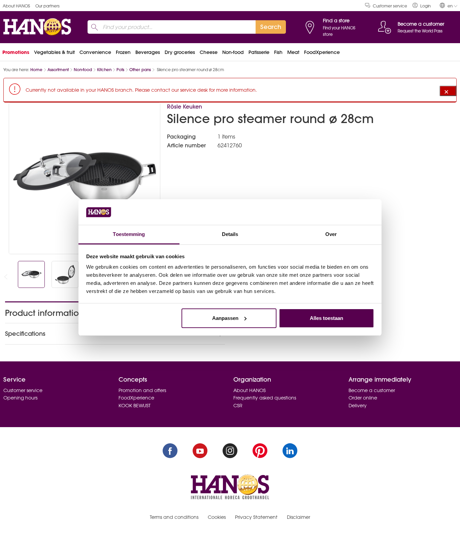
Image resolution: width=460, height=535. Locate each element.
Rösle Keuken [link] (184, 106)
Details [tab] (230, 234)
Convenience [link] (95, 52)
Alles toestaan (326, 318)
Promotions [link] (15, 52)
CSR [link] (237, 405)
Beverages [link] (147, 52)
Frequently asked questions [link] (264, 397)
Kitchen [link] (104, 69)
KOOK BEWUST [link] (135, 405)
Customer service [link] (390, 6)
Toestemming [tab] (129, 234)
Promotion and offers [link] (142, 390)
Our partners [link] (47, 6)
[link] (421, 5)
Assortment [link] (58, 69)
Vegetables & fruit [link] (54, 52)
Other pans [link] (140, 69)
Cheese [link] (209, 52)
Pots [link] (120, 69)
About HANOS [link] (16, 6)
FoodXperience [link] (322, 52)
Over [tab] (331, 234)
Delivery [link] (358, 405)
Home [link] (36, 69)
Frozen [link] (123, 52)
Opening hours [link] (20, 397)
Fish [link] (278, 52)
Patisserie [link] (259, 52)
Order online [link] (363, 397)
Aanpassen (225, 318)
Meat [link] (293, 52)
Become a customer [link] (372, 390)
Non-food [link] (233, 52)
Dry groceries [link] (180, 52)
